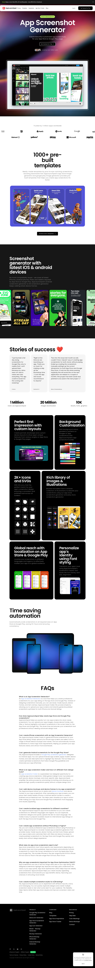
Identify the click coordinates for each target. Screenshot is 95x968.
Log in (73, 8)
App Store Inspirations (56, 918)
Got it (83, 963)
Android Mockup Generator (34, 943)
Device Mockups (74, 921)
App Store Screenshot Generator (36, 922)
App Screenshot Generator (31, 699)
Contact (72, 924)
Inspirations (31, 8)
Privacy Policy (23, 955)
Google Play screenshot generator (54, 755)
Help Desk (72, 916)
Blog (47, 8)
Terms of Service (14, 955)
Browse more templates (46, 233)
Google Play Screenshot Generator (37, 914)
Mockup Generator (35, 934)
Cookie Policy (31, 955)
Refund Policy (39, 955)
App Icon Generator (36, 926)
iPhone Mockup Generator (34, 938)
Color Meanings (74, 918)
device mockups (58, 791)
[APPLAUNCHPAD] (18, 910)
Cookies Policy (88, 960)
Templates (24, 8)
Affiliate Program (28, 952)
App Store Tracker (40, 8)
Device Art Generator (36, 918)
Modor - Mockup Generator (34, 930)
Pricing (19, 8)
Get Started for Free (85, 8)
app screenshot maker (29, 774)
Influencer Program (15, 952)
